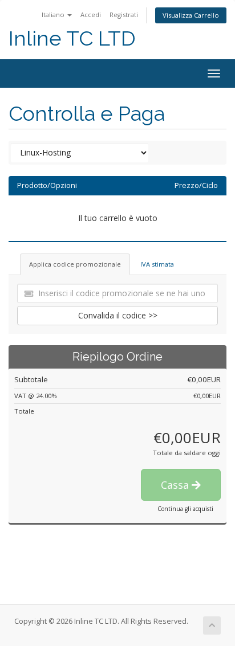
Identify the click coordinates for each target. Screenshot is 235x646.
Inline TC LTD (72, 38)
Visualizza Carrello (191, 15)
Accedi (90, 14)
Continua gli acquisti (185, 509)
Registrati (124, 14)
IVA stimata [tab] (157, 264)
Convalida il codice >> (117, 315)
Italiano (54, 14)
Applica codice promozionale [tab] (75, 264)
